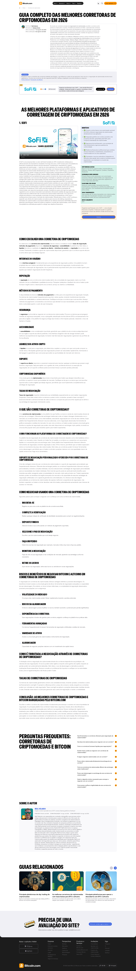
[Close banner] (78, 468)
